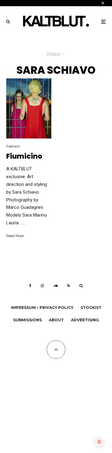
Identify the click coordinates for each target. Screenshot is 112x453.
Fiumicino (24, 156)
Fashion (13, 146)
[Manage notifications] (99, 442)
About (56, 320)
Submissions (27, 320)
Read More (15, 236)
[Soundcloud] (56, 285)
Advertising (85, 320)
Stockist (91, 307)
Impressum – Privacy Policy (42, 307)
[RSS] (69, 285)
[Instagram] (42, 285)
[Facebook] (30, 285)
